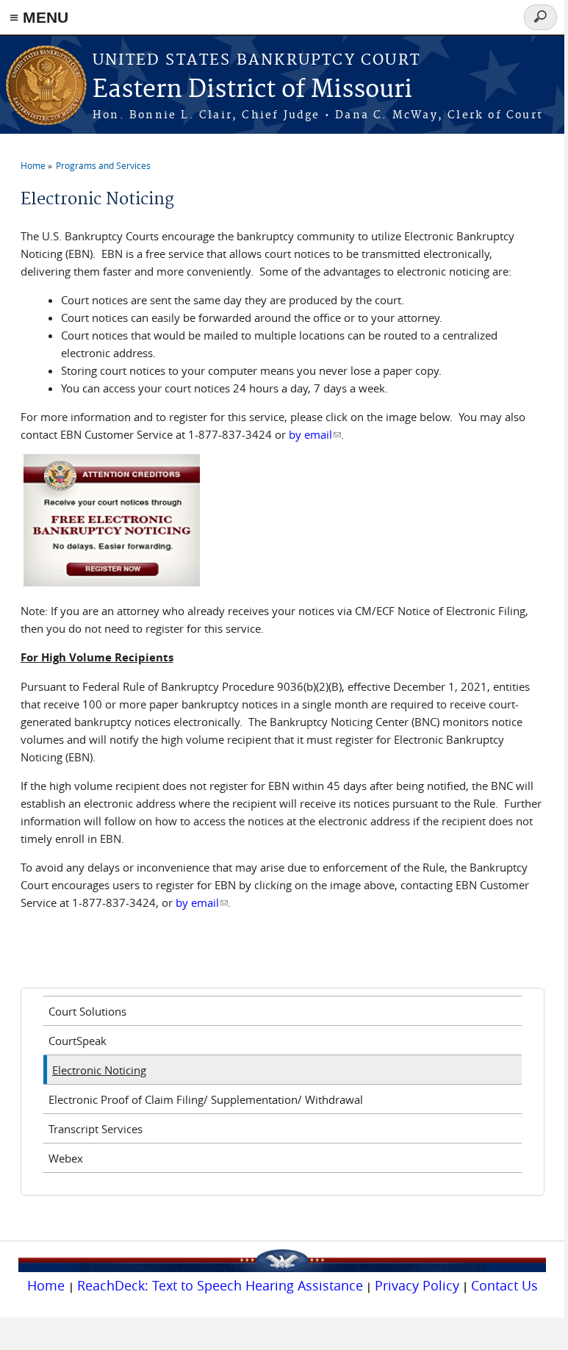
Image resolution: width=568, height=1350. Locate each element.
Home (33, 165)
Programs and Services (103, 165)
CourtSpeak (77, 1040)
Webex (65, 1158)
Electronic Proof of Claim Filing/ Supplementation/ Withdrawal (205, 1099)
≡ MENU (39, 17)
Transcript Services (95, 1128)
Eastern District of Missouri (252, 90)
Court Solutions (87, 1011)
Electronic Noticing (99, 1070)
